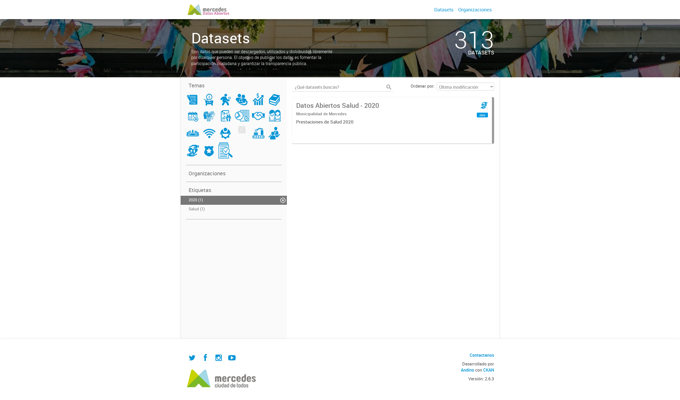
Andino (467, 370)
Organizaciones (475, 9)
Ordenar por (422, 86)
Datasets (443, 9)
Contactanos (482, 355)
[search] (389, 87)
